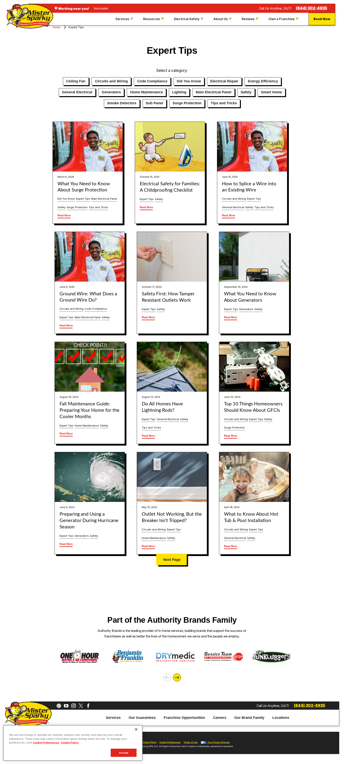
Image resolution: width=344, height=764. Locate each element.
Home (56, 27)
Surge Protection (187, 103)
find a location (101, 8)
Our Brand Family (249, 718)
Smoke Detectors (121, 103)
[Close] (136, 729)
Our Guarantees (142, 718)
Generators (111, 92)
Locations (280, 718)
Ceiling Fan (75, 81)
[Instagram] (73, 706)
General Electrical (77, 92)
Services (113, 718)
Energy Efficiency (263, 81)
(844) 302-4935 (311, 8)
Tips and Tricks (224, 103)
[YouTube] (66, 706)
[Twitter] (81, 706)
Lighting (179, 92)
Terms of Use (190, 742)
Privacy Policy (149, 742)
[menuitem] (124, 19)
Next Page (172, 560)
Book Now (322, 19)
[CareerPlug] (59, 706)
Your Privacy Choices (218, 742)
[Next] (177, 677)
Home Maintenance (146, 92)
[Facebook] (88, 706)
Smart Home (271, 92)
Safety (246, 92)
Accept (123, 752)
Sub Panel (154, 103)
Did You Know (189, 81)
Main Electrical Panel (213, 92)
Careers (219, 718)
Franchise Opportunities (184, 718)
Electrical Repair (224, 81)
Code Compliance (152, 81)
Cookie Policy (70, 742)
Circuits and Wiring (111, 81)
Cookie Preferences (46, 742)
